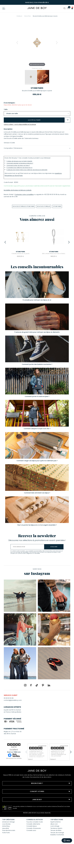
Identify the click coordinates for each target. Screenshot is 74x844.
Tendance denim (56, 828)
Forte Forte (6, 833)
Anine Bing (5, 826)
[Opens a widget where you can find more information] (66, 840)
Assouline (5, 828)
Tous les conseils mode (34, 822)
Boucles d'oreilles (43, 206)
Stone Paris (37, 88)
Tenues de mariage (57, 833)
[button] (71, 8)
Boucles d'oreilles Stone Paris (23, 206)
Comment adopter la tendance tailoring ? (20, 163)
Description (8, 129)
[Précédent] (17, 42)
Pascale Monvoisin (8, 830)
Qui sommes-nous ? (12, 804)
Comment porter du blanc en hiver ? (18, 165)
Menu (3, 9)
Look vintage (54, 826)
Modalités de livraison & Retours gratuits (17, 190)
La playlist (8, 809)
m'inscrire (53, 547)
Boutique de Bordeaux (12, 796)
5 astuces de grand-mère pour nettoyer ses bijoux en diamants (27, 170)
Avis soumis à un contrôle (13, 758)
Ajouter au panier (34, 120)
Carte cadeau (9, 812)
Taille (6, 109)
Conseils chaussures (33, 828)
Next (68, 242)
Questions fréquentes (12, 788)
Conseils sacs (31, 830)
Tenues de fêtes (55, 830)
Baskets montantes (57, 835)
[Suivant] (56, 42)
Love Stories (6, 824)
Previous (6, 242)
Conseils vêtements (33, 824)
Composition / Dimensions (13, 148)
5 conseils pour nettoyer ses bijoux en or (19, 167)
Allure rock (54, 824)
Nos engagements (11, 807)
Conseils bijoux (31, 826)
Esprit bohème (55, 822)
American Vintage (8, 822)
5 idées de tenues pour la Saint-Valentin (19, 161)
